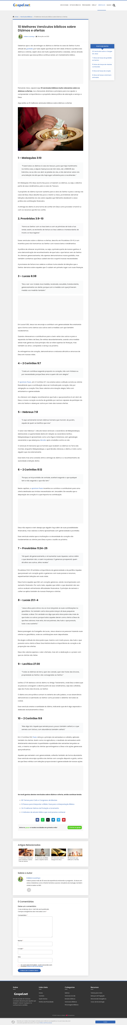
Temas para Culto (96, 993)
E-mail (20, 949)
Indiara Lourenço (29, 36)
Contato (41, 996)
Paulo (35, 737)
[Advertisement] (51, 71)
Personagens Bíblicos (71, 1005)
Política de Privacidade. (35, 966)
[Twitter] (48, 820)
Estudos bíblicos (70, 999)
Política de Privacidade (46, 1002)
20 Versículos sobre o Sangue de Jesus (57, 859)
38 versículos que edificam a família (73, 859)
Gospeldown (71, 1015)
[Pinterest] (63, 820)
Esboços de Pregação (98, 996)
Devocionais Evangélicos (98, 999)
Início (16, 17)
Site (19, 957)
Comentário (22, 915)
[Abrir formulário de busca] (114, 5)
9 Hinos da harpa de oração (101, 71)
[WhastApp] (42, 820)
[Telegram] (58, 820)
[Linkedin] (53, 820)
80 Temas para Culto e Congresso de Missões (39, 800)
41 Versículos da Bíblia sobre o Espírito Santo (41, 859)
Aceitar (105, 1022)
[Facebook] (37, 820)
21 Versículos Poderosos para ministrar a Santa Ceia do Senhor (26, 859)
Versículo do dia (70, 996)
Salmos (67, 993)
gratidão (29, 49)
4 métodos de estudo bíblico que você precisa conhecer (43, 812)
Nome (20, 941)
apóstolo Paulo (25, 382)
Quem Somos (43, 999)
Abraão (43, 440)
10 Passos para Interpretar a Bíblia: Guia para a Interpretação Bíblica (47, 804)
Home (41, 993)
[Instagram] (29, 890)
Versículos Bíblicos (26, 17)
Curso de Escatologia (97, 1002)
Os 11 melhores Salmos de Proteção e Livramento (40, 808)
